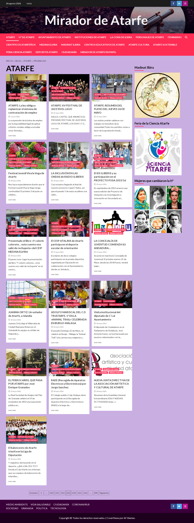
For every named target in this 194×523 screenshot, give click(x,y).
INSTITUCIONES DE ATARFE (90, 37)
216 (85, 493)
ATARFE (10, 37)
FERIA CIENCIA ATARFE (19, 52)
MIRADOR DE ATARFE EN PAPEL (98, 52)
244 (96, 493)
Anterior (34, 493)
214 (74, 493)
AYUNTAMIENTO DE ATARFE (54, 37)
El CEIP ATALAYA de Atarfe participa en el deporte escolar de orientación (67, 244)
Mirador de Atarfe (96, 20)
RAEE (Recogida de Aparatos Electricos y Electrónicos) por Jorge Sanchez (68, 384)
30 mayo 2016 (16, 181)
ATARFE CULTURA (139, 44)
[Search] (186, 37)
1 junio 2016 (15, 117)
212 (63, 493)
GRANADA (27, 508)
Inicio (29, 3)
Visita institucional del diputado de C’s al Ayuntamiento (107, 316)
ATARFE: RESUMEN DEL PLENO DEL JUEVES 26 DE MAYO (109, 109)
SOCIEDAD (12, 508)
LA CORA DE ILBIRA (121, 37)
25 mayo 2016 (16, 391)
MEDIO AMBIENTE (17, 504)
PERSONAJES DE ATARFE (150, 37)
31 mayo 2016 (58, 113)
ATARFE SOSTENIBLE (165, 44)
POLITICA (41, 508)
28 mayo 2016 (16, 256)
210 (51, 493)
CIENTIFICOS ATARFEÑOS (21, 44)
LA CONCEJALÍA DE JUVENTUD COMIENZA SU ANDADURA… (110, 244)
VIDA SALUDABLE (41, 504)
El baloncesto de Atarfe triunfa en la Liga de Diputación (22, 451)
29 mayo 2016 (58, 181)
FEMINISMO (175, 37)
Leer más (12, 135)
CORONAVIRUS (81, 504)
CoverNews (113, 517)
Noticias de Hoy (15, 98)
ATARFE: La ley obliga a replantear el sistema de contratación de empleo (22, 109)
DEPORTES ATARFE (47, 52)
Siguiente (104, 493)
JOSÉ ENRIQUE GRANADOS (29, 369)
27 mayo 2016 (58, 252)
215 (79, 493)
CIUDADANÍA (69, 52)
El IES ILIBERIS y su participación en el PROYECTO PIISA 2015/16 (110, 177)
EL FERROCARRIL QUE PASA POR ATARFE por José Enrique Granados (25, 384)
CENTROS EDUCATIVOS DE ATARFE (104, 44)
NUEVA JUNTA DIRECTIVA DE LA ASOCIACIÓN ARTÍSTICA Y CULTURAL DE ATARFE (112, 384)
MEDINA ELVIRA (48, 44)
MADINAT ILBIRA (70, 44)
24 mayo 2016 (58, 391)
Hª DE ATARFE (27, 37)
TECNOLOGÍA (58, 508)
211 (57, 493)
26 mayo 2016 (16, 320)
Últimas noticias (30, 98)
